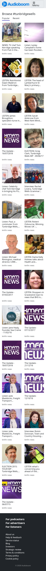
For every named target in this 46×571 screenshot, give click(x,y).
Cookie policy (12, 558)
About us (10, 534)
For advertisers (15, 523)
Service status (12, 540)
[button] (37, 4)
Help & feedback (14, 537)
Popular (6, 18)
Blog (8, 543)
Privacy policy (12, 555)
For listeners (13, 527)
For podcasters (15, 519)
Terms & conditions (15, 552)
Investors (10, 546)
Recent (16, 18)
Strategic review (13, 549)
